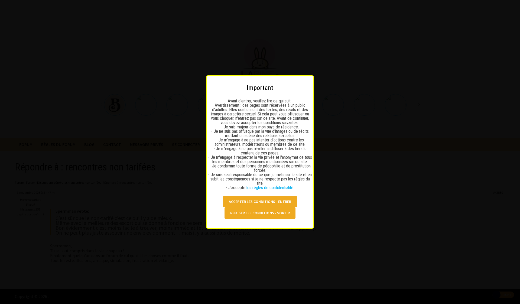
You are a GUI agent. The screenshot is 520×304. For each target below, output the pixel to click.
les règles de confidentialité (270, 187)
